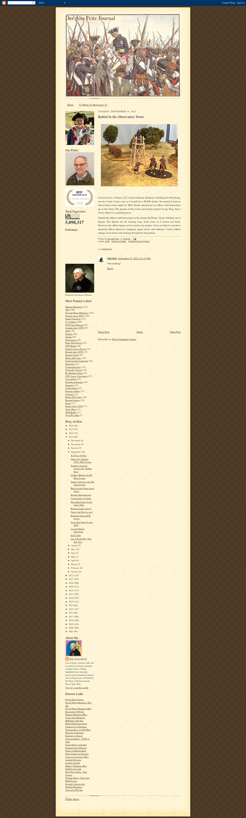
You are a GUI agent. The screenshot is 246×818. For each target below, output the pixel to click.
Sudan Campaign (73, 318)
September (76, 451)
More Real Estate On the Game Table (81, 504)
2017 (71, 594)
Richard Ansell (71, 354)
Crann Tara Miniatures (75, 717)
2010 (71, 620)
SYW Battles (70, 345)
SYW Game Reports (74, 324)
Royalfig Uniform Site (75, 784)
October (75, 447)
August (74, 545)
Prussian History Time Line (77, 777)
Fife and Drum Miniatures (76, 312)
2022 (71, 575)
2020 (71, 582)
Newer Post (104, 332)
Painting (69, 333)
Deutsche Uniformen (74, 732)
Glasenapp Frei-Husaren (76, 747)
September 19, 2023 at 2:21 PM (134, 258)
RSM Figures (71, 780)
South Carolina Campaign (76, 360)
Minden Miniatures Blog (76, 714)
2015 (71, 601)
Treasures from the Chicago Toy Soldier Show (81, 468)
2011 (71, 616)
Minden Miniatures (73, 306)
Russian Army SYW (74, 351)
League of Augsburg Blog (77, 756)
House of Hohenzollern (75, 750)
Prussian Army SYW (74, 315)
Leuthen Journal (72, 762)
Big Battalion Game (74, 373)
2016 (71, 597)
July (73, 549)
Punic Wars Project (73, 342)
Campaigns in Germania (76, 726)
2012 (71, 612)
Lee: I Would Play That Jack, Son (81, 540)
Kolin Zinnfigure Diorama (77, 753)
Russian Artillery (72, 391)
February (75, 567)
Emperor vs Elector (74, 735)
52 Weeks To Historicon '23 (93, 104)
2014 (71, 605)
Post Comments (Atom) (124, 339)
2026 (71, 425)
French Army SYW (74, 406)
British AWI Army (73, 358)
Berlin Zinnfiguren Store (76, 723)
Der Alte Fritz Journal (90, 18)
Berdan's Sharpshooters (81, 494)
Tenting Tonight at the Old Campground (82, 483)
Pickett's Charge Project (75, 348)
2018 (71, 590)
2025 (71, 429)
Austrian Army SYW (74, 327)
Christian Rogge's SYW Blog (78, 729)
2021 (71, 579)
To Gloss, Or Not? (79, 455)
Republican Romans (74, 382)
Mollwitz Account (73, 768)
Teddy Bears (70, 409)
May (73, 556)
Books (68, 403)
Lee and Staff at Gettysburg (78, 530)
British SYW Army (73, 397)
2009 (71, 624)
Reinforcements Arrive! (81, 508)
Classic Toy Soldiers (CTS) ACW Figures (81, 461)
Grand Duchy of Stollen (76, 744)
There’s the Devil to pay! (82, 512)
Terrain (68, 336)
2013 (71, 609)
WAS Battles (70, 412)
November (76, 444)
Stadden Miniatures (73, 786)
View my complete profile (76, 687)
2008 (71, 627)
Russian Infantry (72, 400)
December (76, 440)
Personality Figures (73, 369)
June (73, 552)
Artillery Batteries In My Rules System (81, 477)
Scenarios (69, 385)
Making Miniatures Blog (76, 765)
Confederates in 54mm (81, 498)
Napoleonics (70, 339)
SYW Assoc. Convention (76, 376)
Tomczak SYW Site (74, 790)
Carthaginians (71, 388)
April (73, 560)
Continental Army (73, 367)
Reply (110, 268)
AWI (67, 309)
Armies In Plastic (118, 241)
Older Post (175, 332)
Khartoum (69, 364)
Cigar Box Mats (72, 415)
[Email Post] (134, 239)
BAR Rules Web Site (74, 720)
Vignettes (69, 394)
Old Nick (112, 258)
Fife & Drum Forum (74, 699)
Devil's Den (76, 535)
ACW (67, 330)
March (74, 564)
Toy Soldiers (70, 321)
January (75, 571)
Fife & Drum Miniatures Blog (78, 708)
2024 (71, 433)
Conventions (70, 379)
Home (70, 104)
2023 (71, 436)
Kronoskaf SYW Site (74, 711)
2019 (71, 586)
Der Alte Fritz (78, 658)
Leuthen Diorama (73, 759)
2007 (71, 631)
